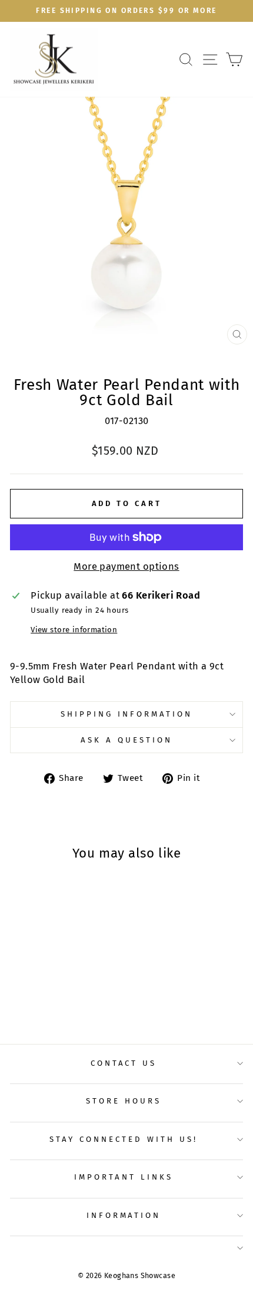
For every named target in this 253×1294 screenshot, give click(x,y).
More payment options (126, 566)
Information (123, 1215)
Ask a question (126, 740)
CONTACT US (124, 1063)
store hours (123, 1101)
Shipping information (126, 714)
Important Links (123, 1177)
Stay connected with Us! (123, 1139)
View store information (74, 630)
